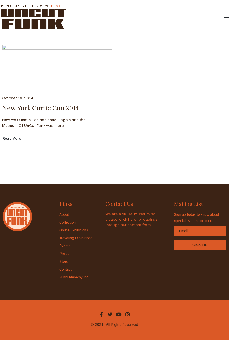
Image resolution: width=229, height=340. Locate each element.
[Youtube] (119, 314)
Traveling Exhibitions (76, 238)
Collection (67, 222)
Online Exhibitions (73, 230)
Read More (11, 138)
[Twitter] (110, 314)
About (64, 214)
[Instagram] (128, 314)
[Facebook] (101, 314)
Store (63, 261)
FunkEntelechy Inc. (74, 277)
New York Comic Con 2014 (40, 108)
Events (64, 246)
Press (64, 254)
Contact (65, 269)
